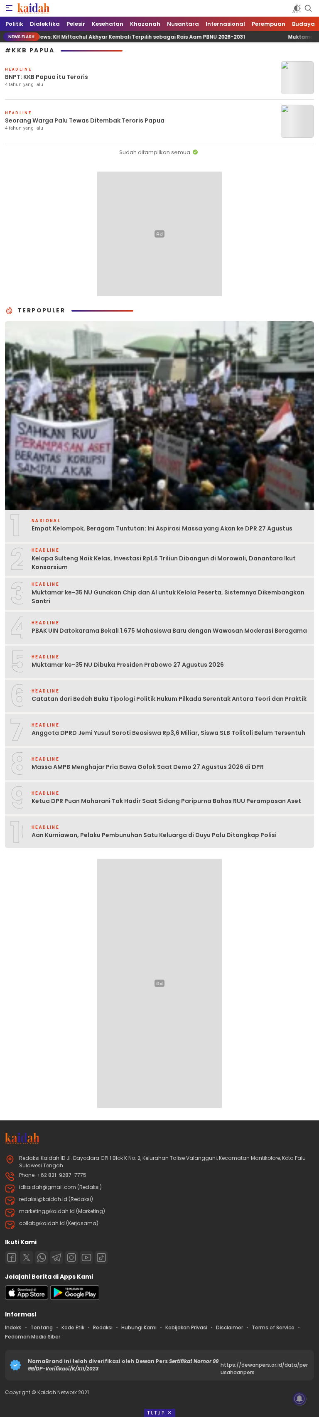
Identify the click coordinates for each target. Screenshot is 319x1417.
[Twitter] (26, 1257)
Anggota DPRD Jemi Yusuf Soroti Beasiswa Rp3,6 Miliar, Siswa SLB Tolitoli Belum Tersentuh (168, 733)
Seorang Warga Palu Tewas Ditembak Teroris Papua (84, 120)
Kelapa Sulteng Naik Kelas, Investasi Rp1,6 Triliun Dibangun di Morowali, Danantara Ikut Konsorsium (164, 562)
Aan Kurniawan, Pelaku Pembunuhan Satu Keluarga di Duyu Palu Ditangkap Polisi (154, 835)
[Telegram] (56, 1257)
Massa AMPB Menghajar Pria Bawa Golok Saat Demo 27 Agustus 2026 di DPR (148, 767)
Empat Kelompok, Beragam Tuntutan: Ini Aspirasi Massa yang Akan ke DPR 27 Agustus (162, 528)
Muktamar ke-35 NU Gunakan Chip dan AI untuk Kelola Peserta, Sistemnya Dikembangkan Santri (168, 596)
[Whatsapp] (41, 1257)
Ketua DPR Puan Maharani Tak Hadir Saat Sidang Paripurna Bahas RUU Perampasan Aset (166, 801)
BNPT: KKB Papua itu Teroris (46, 77)
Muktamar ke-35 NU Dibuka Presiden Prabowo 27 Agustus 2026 (128, 665)
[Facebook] (11, 1257)
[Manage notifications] (299, 1398)
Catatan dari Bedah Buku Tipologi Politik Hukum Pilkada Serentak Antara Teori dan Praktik (169, 699)
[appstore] (26, 1298)
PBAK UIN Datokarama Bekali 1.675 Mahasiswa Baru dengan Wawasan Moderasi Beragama (169, 630)
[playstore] (74, 1298)
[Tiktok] (101, 1257)
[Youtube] (86, 1257)
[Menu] (9, 8)
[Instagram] (71, 1257)
